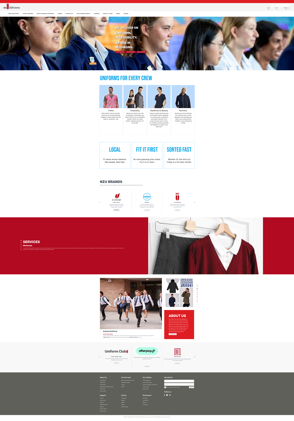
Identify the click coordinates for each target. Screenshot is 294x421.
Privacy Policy (145, 389)
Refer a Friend (103, 384)
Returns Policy (103, 411)
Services (123, 386)
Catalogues (123, 398)
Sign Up (191, 387)
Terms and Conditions (147, 382)
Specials (123, 402)
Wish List (144, 402)
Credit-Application (146, 380)
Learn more (147, 210)
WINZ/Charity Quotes (125, 382)
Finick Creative (148, 417)
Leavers (122, 384)
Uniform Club (102, 389)
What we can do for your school (127, 380)
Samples (123, 400)
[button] (28, 14)
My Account (145, 398)
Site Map (101, 402)
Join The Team (103, 391)
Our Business (102, 382)
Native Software (166, 417)
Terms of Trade (146, 386)
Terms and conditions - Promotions (150, 384)
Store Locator (103, 400)
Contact (101, 398)
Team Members (103, 380)
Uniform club (145, 404)
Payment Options (103, 409)
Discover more (173, 334)
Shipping (101, 406)
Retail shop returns (104, 404)
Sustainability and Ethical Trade (106, 386)
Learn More (116, 363)
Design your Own (124, 406)
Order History (145, 400)
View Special (179, 303)
